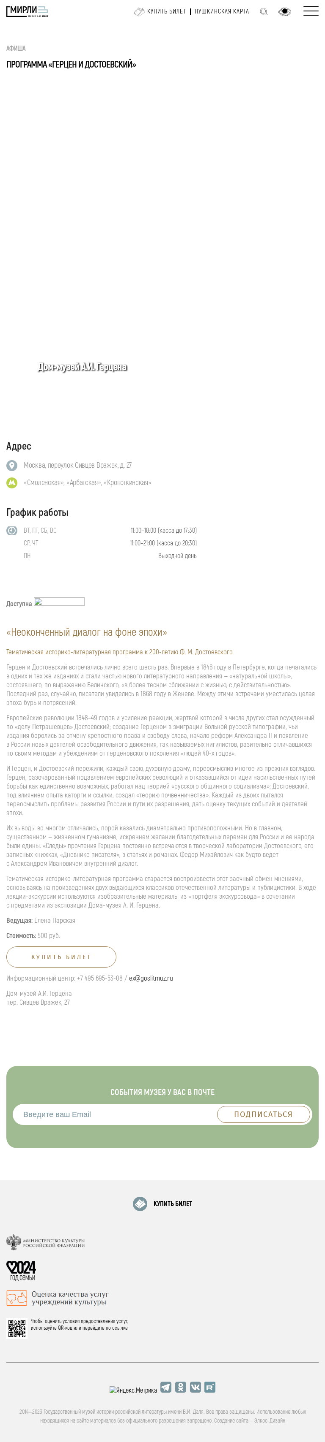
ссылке (120, 1328)
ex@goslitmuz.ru (151, 978)
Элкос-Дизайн (269, 1420)
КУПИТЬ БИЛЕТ (173, 1204)
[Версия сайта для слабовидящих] (284, 12)
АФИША (16, 48)
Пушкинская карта (222, 12)
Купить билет (166, 12)
